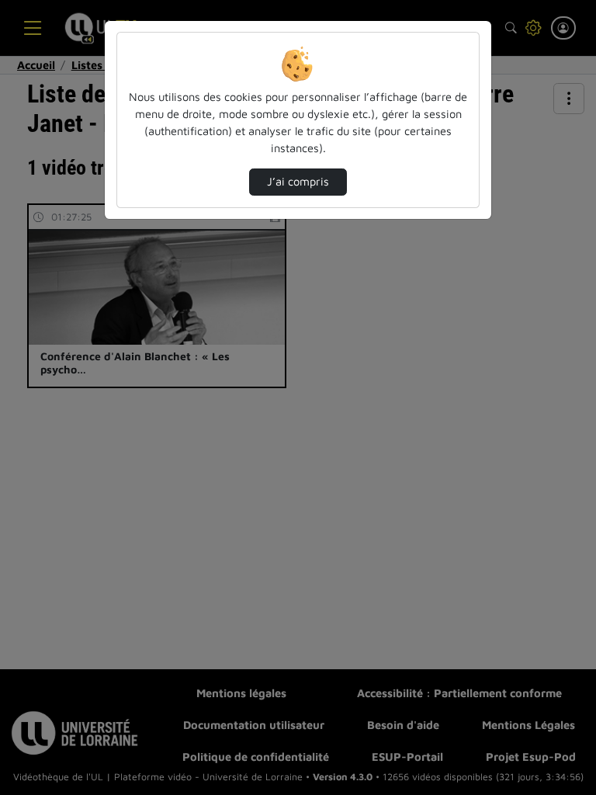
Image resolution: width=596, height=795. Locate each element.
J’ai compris (298, 181)
